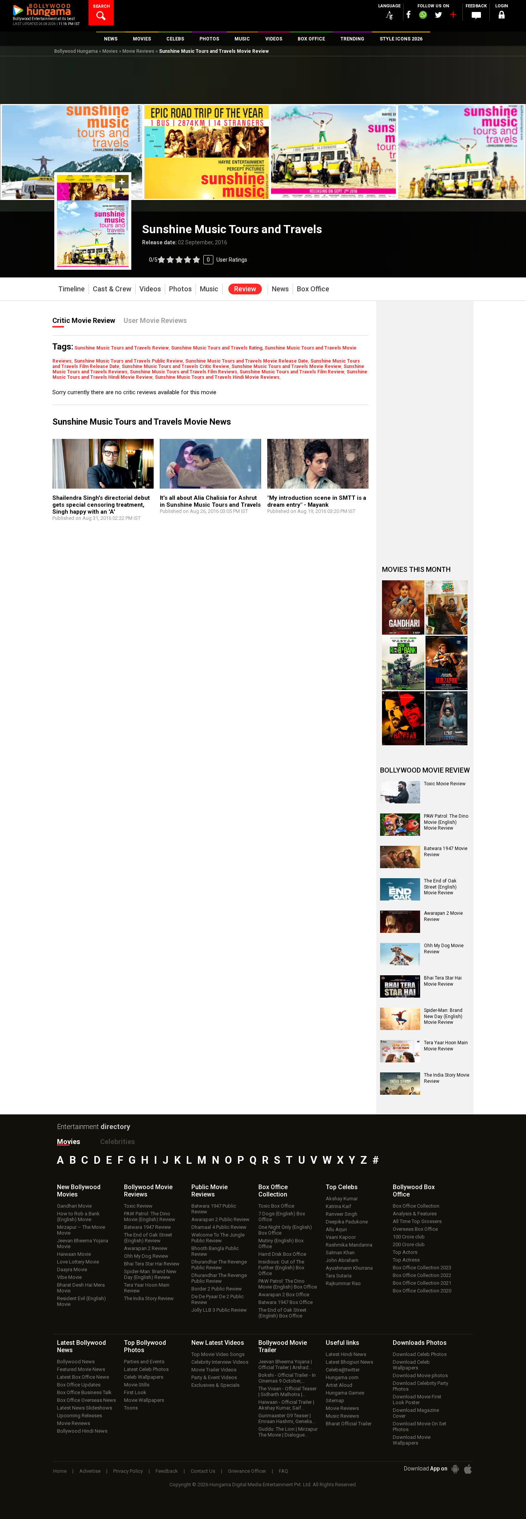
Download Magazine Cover (416, 1413)
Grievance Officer (247, 1471)
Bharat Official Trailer (349, 1424)
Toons (131, 1408)
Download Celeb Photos (420, 1354)
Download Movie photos (420, 1375)
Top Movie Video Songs (218, 1354)
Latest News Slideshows (84, 1408)
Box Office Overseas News (86, 1400)
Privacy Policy (128, 1471)
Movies (110, 51)
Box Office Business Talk (84, 1392)
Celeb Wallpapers (143, 1377)
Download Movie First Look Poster (417, 1399)
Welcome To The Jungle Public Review (218, 1237)
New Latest (217, 1342)
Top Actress (406, 1260)
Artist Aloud (339, 1385)
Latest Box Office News (83, 1377)
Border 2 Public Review (216, 1289)
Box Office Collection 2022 (422, 1275)
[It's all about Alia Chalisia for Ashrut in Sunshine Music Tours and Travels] (210, 467)
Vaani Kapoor (341, 1237)
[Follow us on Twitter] (438, 15)
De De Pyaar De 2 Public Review (217, 1299)
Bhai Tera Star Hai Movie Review (443, 981)
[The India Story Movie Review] (400, 1083)
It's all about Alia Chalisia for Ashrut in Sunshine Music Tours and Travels (210, 501)
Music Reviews (342, 1416)
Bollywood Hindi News (82, 1431)
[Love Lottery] (446, 718)
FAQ (283, 1471)
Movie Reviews (138, 51)
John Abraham (342, 1260)
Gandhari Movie (74, 1206)
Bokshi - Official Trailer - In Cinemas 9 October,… (287, 1378)
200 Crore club (409, 1244)
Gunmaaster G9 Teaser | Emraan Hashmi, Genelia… (286, 1418)
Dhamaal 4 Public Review (218, 1227)
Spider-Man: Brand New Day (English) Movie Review (443, 1016)
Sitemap (335, 1400)
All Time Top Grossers (417, 1221)
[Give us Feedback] (476, 16)
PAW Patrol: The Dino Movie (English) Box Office (287, 1284)
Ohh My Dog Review (146, 1256)
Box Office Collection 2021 (422, 1283)
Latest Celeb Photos (146, 1369)
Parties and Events (144, 1361)
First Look (135, 1392)
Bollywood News (76, 1361)
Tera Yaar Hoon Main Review (146, 1288)
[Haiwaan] (403, 718)
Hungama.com (342, 1377)
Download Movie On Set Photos (419, 1426)
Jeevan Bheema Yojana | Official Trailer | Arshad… (285, 1364)
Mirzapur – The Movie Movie (81, 1230)
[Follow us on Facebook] (408, 14)
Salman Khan (340, 1252)
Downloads (420, 1342)
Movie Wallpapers (144, 1400)
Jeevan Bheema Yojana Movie (82, 1243)
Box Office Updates (79, 1385)
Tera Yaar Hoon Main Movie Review (446, 1046)
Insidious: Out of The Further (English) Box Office (281, 1267)
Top (342, 1187)
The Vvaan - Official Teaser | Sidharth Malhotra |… (287, 1391)
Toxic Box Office (276, 1206)
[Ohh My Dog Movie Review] (400, 954)
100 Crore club (409, 1237)
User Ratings (231, 260)
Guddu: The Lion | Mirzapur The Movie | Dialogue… (288, 1432)
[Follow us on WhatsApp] (423, 16)
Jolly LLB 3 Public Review (219, 1310)
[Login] (501, 15)
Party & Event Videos (214, 1377)
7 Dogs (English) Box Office (281, 1216)
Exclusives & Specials (215, 1385)
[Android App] (455, 1469)
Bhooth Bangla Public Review (215, 1251)
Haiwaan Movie (74, 1254)
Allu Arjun (336, 1229)
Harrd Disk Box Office (282, 1254)
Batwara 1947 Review (147, 1227)
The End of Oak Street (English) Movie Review (440, 887)
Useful (342, 1342)
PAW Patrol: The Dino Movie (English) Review (149, 1216)
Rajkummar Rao (343, 1283)
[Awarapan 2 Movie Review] (400, 922)
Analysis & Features (415, 1214)
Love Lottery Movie (78, 1262)
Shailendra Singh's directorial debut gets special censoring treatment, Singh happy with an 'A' (101, 504)
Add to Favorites (122, 181)
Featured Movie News (81, 1369)
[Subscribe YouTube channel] (453, 16)
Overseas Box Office (415, 1229)
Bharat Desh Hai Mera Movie (81, 1288)
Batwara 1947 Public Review (213, 1209)
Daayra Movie (72, 1269)
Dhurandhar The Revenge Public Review (219, 1264)
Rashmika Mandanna (349, 1245)
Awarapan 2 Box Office (283, 1294)
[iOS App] (468, 1469)
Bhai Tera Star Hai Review (151, 1264)
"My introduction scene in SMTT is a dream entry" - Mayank (316, 501)
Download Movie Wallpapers (412, 1440)
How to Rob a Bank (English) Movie (78, 1216)
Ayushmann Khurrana (349, 1268)
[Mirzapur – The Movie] (446, 663)
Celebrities (117, 1142)
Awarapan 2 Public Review (220, 1219)
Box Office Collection (416, 1206)
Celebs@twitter (343, 1370)
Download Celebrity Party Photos (420, 1386)
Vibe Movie (69, 1277)
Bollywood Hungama (76, 51)
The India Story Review (149, 1298)
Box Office (273, 1190)
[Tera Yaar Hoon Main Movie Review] (400, 1051)
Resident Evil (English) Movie (81, 1301)
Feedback (167, 1471)
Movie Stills (136, 1385)
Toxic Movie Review (445, 783)
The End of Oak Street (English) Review (148, 1237)
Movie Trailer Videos (213, 1370)
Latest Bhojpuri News (349, 1362)
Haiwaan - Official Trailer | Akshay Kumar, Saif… (286, 1405)
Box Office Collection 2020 (422, 1291)
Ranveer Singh (341, 1214)
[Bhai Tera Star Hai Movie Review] (400, 986)
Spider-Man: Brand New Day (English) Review (150, 1274)
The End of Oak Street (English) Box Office (282, 1313)
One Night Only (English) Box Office (285, 1230)
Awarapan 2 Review (146, 1248)
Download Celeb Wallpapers (411, 1365)
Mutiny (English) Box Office (280, 1243)
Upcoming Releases (79, 1415)
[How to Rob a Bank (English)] (403, 663)
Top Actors (405, 1252)
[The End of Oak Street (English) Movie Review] (400, 889)
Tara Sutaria (339, 1276)
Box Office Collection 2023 (422, 1267)
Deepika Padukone (347, 1222)
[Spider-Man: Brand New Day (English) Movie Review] (400, 1019)
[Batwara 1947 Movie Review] (400, 857)
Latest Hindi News (346, 1354)
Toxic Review (138, 1206)
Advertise (90, 1471)
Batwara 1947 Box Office (285, 1302)
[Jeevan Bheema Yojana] (446, 607)
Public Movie (209, 1190)
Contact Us (203, 1471)
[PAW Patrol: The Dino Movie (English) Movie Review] (400, 824)
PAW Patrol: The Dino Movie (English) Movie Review (446, 822)
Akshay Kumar (342, 1198)
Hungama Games (345, 1393)
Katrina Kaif (338, 1206)
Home (60, 1471)
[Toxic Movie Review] (400, 792)
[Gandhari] (403, 607)
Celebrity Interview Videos (219, 1362)
